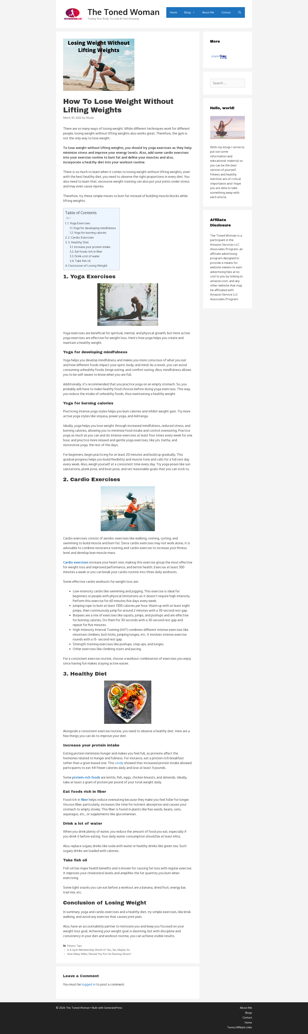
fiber (84, 800)
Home (173, 12)
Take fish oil (83, 261)
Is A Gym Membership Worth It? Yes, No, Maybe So (98, 950)
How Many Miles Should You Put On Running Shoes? (99, 954)
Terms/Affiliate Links (239, 1027)
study (119, 763)
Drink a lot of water (87, 256)
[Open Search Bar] (239, 12)
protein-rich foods (86, 777)
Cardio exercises (75, 562)
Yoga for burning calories (90, 232)
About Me (208, 12)
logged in (89, 984)
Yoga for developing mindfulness (94, 228)
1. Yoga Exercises (79, 223)
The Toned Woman (124, 12)
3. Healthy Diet (78, 242)
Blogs (187, 12)
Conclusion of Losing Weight (87, 265)
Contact (226, 12)
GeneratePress (113, 1007)
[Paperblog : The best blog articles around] (219, 58)
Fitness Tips (74, 945)
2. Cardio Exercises (81, 237)
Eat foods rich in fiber (88, 251)
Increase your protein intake (92, 247)
